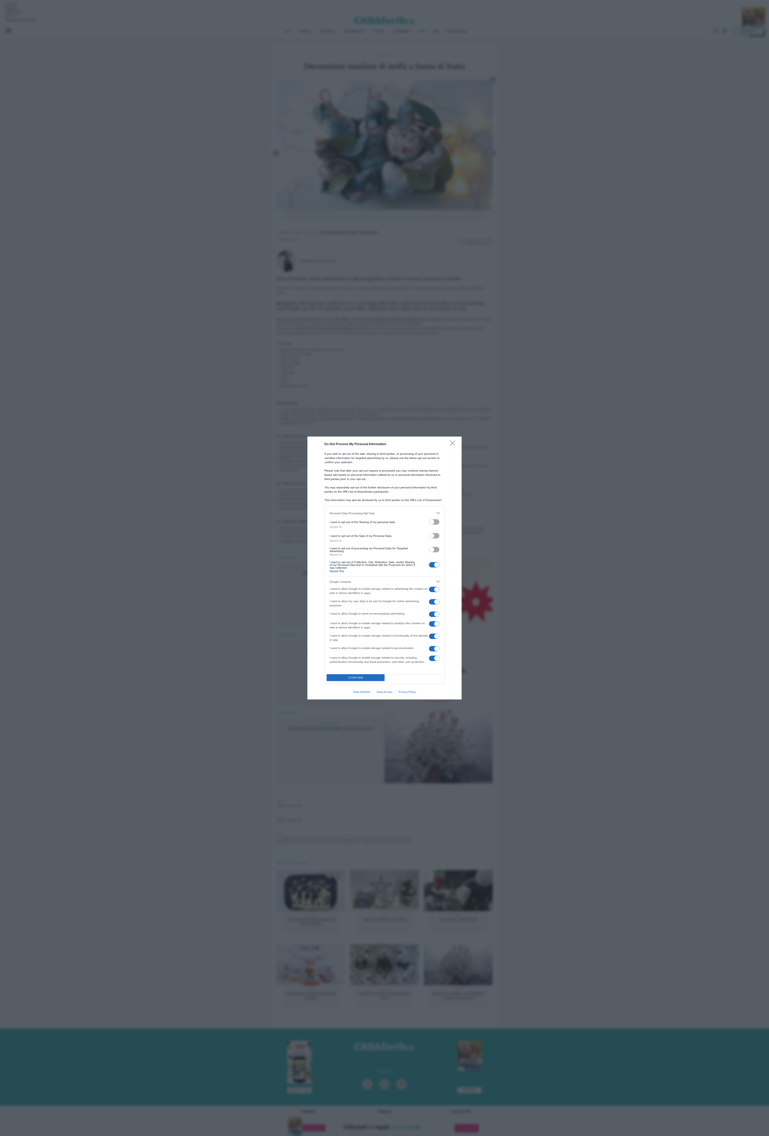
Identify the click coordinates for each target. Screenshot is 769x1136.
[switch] (434, 522)
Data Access (384, 691)
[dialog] (384, 568)
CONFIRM (355, 677)
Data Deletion (361, 691)
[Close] (454, 444)
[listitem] (384, 513)
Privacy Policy (407, 691)
